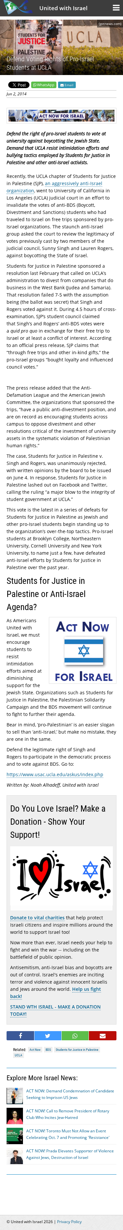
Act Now (35, 1049)
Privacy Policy (69, 1221)
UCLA (18, 1055)
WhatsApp (45, 84)
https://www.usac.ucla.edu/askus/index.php (55, 774)
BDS (48, 1049)
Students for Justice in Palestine (77, 1049)
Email (68, 85)
